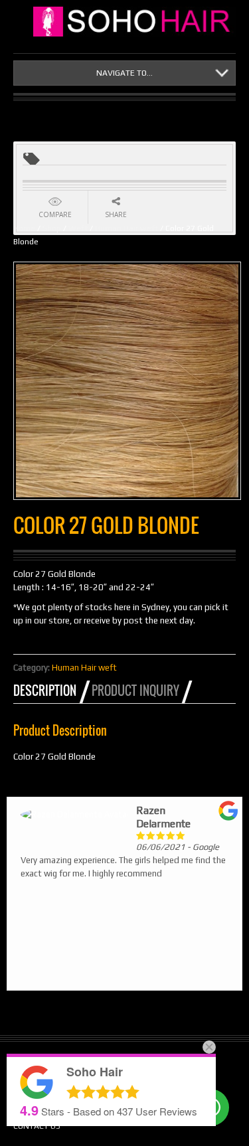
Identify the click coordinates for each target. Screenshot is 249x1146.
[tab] (51, 690)
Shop (51, 228)
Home (24, 228)
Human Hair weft (126, 228)
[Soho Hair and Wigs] (134, 22)
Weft (78, 228)
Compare (55, 214)
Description (44, 690)
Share (116, 214)
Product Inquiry (135, 690)
